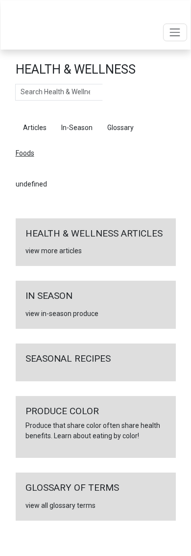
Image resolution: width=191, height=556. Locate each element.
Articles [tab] (35, 128)
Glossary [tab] (120, 128)
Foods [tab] (157, 128)
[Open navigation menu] (175, 32)
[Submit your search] (112, 92)
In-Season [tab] (77, 128)
